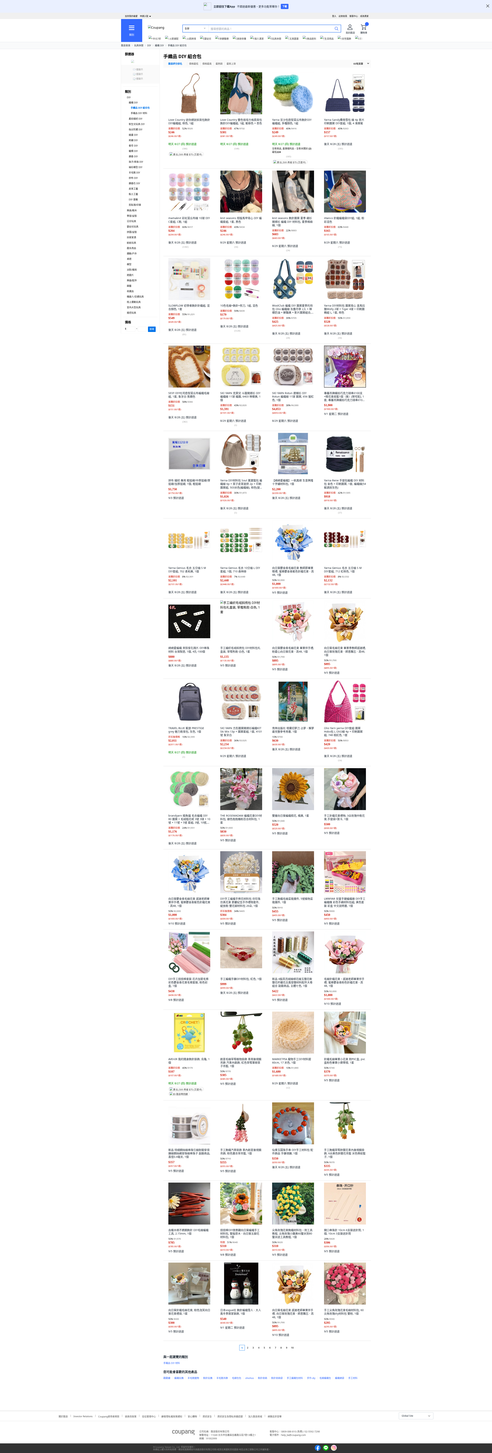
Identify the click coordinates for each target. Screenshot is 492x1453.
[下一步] (300, 1348)
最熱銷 (219, 63)
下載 (284, 6)
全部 (187, 28)
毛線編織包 (325, 1378)
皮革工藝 (133, 188)
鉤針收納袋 (277, 1378)
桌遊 (129, 259)
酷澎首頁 (125, 45)
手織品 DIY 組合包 (177, 45)
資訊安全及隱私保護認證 (230, 1416)
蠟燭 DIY (133, 151)
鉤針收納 (262, 1378)
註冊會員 (343, 16)
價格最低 (193, 63)
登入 (334, 16)
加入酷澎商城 (255, 1416)
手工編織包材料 (295, 1378)
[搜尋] (336, 28)
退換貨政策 (130, 1416)
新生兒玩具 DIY (137, 124)
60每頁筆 (358, 63)
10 (292, 1347)
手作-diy (311, 1378)
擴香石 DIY (134, 183)
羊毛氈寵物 (193, 1378)
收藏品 (130, 291)
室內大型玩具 (134, 307)
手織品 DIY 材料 (139, 113)
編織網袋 (339, 1378)
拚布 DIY (133, 178)
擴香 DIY (133, 156)
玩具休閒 (138, 45)
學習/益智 (132, 216)
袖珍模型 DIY (135, 167)
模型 (129, 264)
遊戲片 (130, 275)
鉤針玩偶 (207, 1378)
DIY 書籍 (133, 199)
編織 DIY (159, 45)
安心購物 (192, 1416)
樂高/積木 (132, 210)
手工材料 (352, 1378)
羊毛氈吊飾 (222, 1378)
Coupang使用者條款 (108, 1416)
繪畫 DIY (133, 135)
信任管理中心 (149, 1416)
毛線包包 (236, 1378)
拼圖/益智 (132, 232)
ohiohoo (249, 1378)
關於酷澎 (63, 1416)
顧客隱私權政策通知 (171, 1416)
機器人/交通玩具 (135, 296)
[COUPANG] (183, 1433)
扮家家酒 (131, 237)
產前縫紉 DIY (135, 118)
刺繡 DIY (133, 140)
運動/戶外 (132, 253)
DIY (149, 45)
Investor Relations (83, 1416)
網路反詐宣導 (275, 1416)
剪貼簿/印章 (135, 205)
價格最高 (207, 63)
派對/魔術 (132, 269)
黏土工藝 (133, 194)
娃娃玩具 (131, 242)
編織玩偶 (179, 1378)
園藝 (129, 286)
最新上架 (231, 63)
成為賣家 (364, 16)
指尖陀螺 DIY (135, 129)
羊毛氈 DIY (134, 172)
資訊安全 (207, 1416)
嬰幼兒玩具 (132, 226)
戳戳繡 (166, 1378)
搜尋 (152, 329)
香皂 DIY (133, 145)
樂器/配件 (132, 280)
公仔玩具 (131, 221)
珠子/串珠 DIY (136, 161)
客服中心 (353, 16)
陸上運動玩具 (134, 302)
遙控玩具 (131, 312)
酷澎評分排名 (175, 63)
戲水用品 (131, 248)
